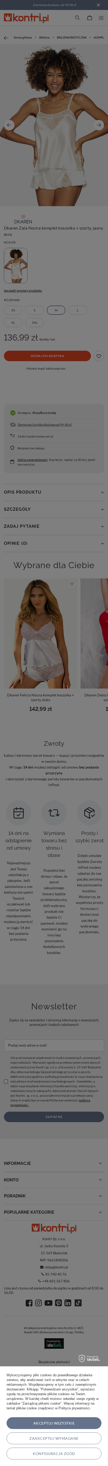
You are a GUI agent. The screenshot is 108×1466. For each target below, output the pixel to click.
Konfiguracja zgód (54, 1453)
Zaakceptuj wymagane (53, 1438)
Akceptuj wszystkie (54, 1423)
